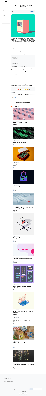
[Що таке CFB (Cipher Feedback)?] (23, 114)
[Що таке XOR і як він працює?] (23, 133)
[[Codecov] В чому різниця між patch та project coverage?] (23, 250)
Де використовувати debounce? (5, 17)
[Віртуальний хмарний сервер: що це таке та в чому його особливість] (23, 356)
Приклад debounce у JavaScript (5, 15)
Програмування (13, 92)
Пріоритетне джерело (27, 94)
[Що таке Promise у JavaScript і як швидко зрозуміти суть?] (23, 300)
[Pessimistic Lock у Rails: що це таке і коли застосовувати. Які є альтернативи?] (23, 177)
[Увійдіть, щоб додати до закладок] (26, 8)
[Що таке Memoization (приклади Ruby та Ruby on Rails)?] (23, 224)
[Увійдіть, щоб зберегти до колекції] (28, 8)
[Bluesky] (23, 393)
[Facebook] (21, 393)
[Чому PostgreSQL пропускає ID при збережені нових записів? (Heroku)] (23, 199)
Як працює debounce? (5, 13)
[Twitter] (26, 393)
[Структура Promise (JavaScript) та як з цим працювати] (23, 274)
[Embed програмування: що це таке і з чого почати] (23, 154)
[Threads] (19, 393)
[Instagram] (24, 393)
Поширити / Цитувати (20, 94)
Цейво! (6, 1)
